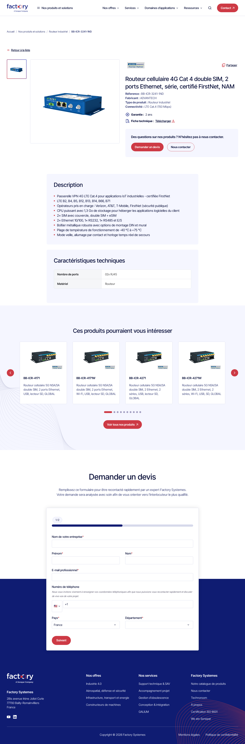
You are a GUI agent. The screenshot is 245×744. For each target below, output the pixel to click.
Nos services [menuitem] (148, 675)
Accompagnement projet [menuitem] (154, 690)
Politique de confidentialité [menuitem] (222, 734)
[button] (17, 69)
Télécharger (163, 121)
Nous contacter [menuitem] (200, 690)
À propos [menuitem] (196, 704)
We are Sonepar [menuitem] (201, 718)
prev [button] (10, 372)
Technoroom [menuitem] (199, 697)
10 (140, 412)
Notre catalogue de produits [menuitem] (208, 683)
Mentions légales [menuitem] (189, 734)
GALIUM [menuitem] (144, 711)
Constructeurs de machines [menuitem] (103, 704)
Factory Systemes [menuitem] (204, 675)
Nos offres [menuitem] (93, 675)
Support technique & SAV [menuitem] (154, 683)
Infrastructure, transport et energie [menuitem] (107, 697)
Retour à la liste (20, 50)
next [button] (234, 372)
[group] (43, 373)
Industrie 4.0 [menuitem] (94, 683)
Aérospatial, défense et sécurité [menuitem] (106, 690)
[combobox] (86, 625)
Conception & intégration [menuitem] (154, 704)
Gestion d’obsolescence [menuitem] (154, 697)
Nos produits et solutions (57, 8)
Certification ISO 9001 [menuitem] (204, 711)
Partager (231, 65)
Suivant (61, 640)
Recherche (210, 8)
